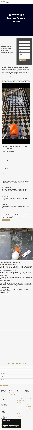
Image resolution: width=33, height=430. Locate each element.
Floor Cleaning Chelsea (20, 398)
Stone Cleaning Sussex (28, 404)
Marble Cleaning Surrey (28, 410)
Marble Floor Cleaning (12, 410)
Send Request (22, 60)
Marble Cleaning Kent (28, 412)
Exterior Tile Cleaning (12, 408)
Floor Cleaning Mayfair (28, 393)
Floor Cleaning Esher (20, 402)
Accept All (16, 426)
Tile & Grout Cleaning (12, 392)
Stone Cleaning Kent (28, 406)
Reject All (11, 426)
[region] (11, 423)
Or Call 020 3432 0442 (6, 50)
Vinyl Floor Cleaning (12, 394)
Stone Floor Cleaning (12, 396)
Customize (5, 426)
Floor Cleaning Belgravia (20, 393)
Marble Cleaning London (28, 408)
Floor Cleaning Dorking (20, 400)
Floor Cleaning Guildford (20, 404)
